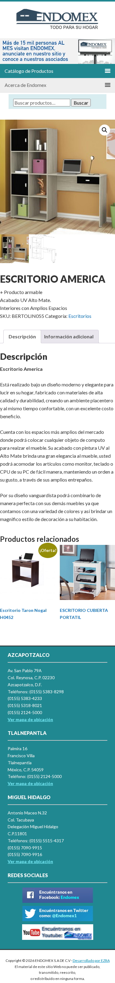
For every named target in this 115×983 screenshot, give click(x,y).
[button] (7, 51)
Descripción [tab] (22, 336)
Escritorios (79, 316)
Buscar (81, 103)
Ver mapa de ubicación (30, 783)
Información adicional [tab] (69, 336)
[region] (57, 51)
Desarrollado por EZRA (91, 960)
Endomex (58, 24)
